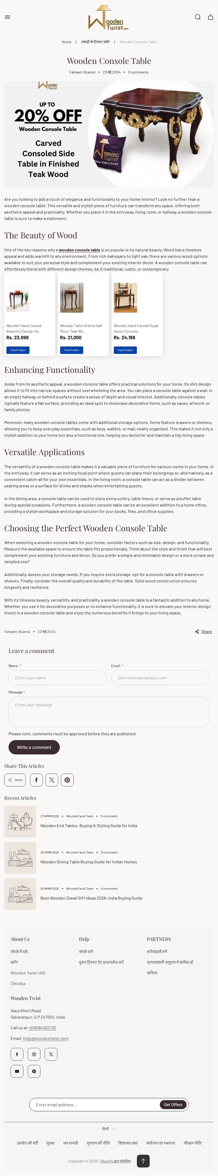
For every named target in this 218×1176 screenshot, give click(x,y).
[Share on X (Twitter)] (51, 780)
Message (15, 692)
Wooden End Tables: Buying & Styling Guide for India (88, 825)
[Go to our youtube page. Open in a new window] (17, 1071)
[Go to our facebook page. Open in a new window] (17, 1054)
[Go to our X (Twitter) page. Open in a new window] (51, 1054)
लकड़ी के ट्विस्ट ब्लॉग (95, 41)
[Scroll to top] (143, 1161)
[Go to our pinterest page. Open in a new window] (34, 1071)
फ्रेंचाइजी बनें (157, 951)
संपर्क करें (86, 951)
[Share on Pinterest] (67, 780)
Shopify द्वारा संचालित (115, 1161)
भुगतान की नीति (98, 1142)
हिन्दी (105, 1128)
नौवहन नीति (193, 1142)
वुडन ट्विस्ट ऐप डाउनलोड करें (101, 962)
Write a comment (34, 747)
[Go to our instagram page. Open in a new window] (34, 1054)
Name (14, 665)
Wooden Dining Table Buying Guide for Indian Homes (88, 861)
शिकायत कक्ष (128, 1142)
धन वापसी (70, 1142)
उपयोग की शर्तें (27, 1142)
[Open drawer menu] (7, 17)
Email (116, 665)
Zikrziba (18, 983)
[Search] (198, 17)
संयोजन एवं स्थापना (160, 1142)
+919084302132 (42, 1027)
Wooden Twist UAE (28, 972)
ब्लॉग (14, 962)
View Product (18, 350)
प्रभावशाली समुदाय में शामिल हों (170, 962)
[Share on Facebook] (36, 780)
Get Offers (173, 1104)
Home (66, 41)
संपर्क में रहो (19, 951)
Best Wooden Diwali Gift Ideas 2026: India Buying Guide (91, 897)
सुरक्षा (50, 1142)
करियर (152, 972)
